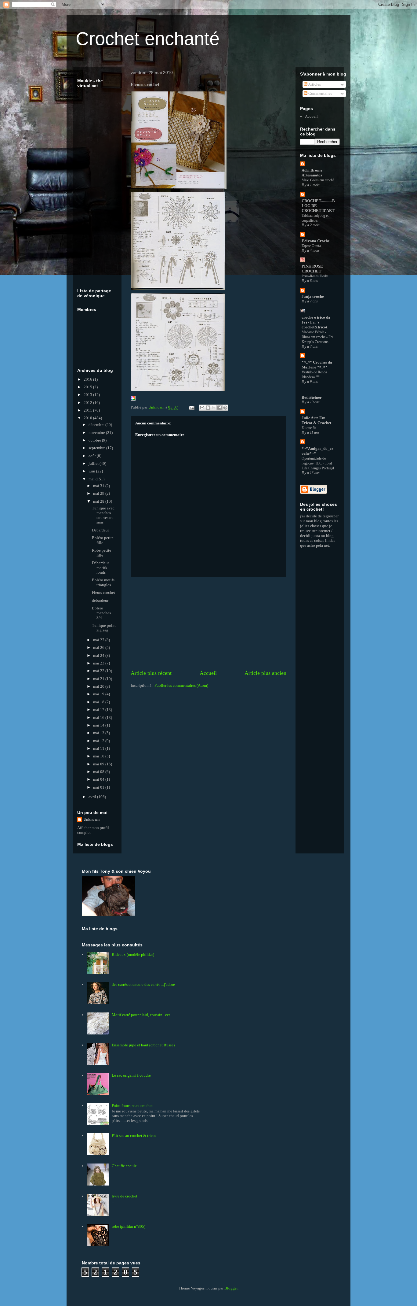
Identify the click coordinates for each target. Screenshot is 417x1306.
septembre (97, 448)
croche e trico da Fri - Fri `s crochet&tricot (316, 322)
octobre (95, 440)
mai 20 (99, 686)
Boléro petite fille (103, 540)
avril (93, 796)
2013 (88, 394)
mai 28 (99, 501)
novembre (97, 432)
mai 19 (99, 694)
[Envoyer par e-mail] (202, 408)
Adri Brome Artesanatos (312, 172)
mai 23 (99, 663)
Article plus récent (151, 673)
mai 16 (99, 717)
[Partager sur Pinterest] (225, 408)
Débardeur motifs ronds (100, 568)
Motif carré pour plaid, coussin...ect (141, 1014)
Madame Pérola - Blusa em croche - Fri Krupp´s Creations (317, 337)
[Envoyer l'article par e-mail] (191, 407)
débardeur (100, 600)
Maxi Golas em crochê (318, 180)
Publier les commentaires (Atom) (181, 685)
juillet (94, 463)
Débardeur (100, 530)
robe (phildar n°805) (128, 1226)
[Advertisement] (208, 623)
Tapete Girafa (311, 246)
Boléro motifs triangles (103, 582)
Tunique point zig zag (104, 628)
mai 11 (99, 748)
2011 (88, 410)
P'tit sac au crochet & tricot (134, 1135)
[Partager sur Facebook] (219, 408)
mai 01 (99, 787)
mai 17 (99, 709)
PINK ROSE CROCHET (312, 268)
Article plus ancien (265, 673)
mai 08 (99, 771)
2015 (88, 387)
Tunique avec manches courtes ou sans (103, 515)
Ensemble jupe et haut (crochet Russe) (143, 1045)
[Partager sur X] (214, 408)
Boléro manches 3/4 (101, 613)
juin (92, 471)
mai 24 (99, 655)
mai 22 (99, 670)
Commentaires (319, 93)
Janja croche (313, 296)
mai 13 (99, 733)
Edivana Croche (316, 241)
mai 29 (99, 493)
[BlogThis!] (208, 408)
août (93, 455)
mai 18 (99, 702)
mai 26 (99, 647)
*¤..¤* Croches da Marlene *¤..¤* (317, 364)
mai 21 (99, 678)
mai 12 (99, 740)
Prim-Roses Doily (315, 276)
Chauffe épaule (124, 1166)
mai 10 (99, 756)
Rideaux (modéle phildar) (133, 954)
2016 (88, 379)
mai (92, 479)
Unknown (91, 819)
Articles (314, 84)
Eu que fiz (309, 428)
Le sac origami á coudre (131, 1075)
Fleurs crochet (103, 592)
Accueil (208, 673)
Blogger (231, 1288)
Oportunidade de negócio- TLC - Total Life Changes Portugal (318, 463)
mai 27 (99, 640)
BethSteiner (312, 397)
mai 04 (99, 779)
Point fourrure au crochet (132, 1105)
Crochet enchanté (147, 38)
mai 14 (99, 725)
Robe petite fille (101, 552)
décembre (97, 424)
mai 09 (99, 764)
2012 (88, 402)
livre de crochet (124, 1196)
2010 (88, 418)
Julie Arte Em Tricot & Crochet (316, 420)
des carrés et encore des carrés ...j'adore (143, 984)
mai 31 (99, 485)
